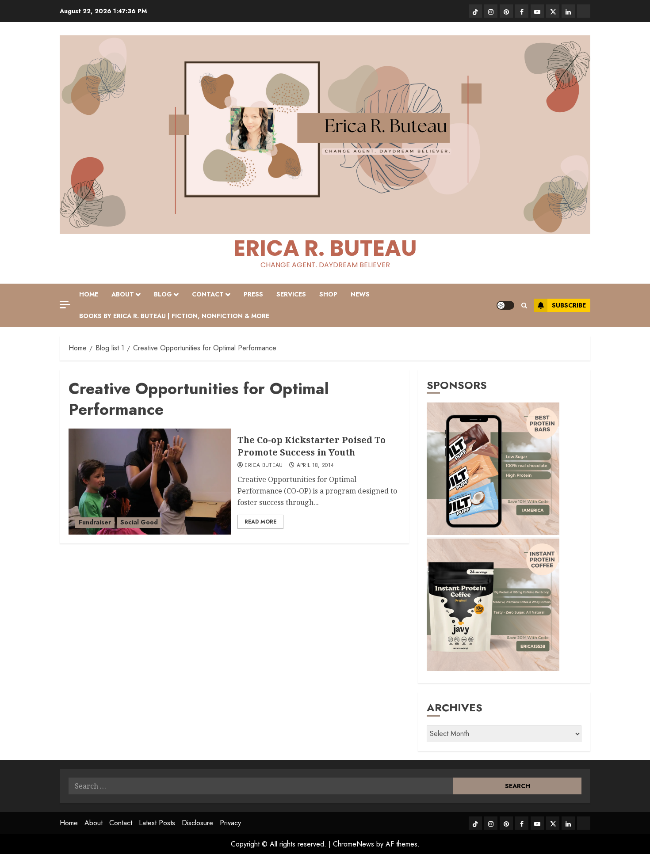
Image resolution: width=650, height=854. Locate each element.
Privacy (230, 823)
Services (291, 294)
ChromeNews (353, 844)
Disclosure (197, 823)
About (122, 294)
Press (253, 294)
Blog (163, 294)
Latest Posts (157, 823)
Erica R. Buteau (325, 248)
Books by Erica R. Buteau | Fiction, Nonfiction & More (174, 315)
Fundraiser (95, 522)
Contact (208, 294)
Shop (328, 294)
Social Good (139, 522)
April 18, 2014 (315, 465)
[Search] (524, 305)
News (360, 294)
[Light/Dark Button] (505, 305)
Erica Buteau (264, 465)
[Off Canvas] (65, 304)
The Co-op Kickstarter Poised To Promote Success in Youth (311, 446)
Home (88, 294)
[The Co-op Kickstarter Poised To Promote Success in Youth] (150, 482)
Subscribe (569, 305)
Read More (260, 522)
